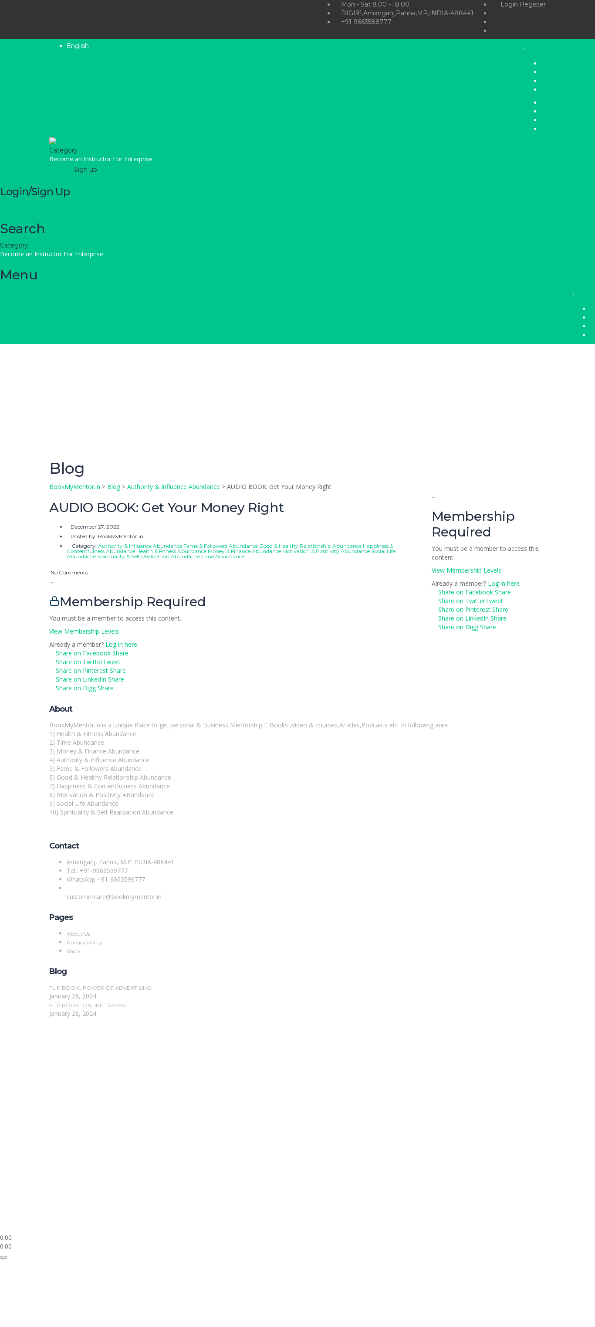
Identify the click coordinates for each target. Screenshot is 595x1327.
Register (533, 4)
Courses (13, 208)
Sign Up (49, 1220)
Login (510, 4)
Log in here (121, 644)
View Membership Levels (84, 631)
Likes (37, 208)
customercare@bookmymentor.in (114, 897)
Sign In (70, 1220)
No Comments (68, 572)
